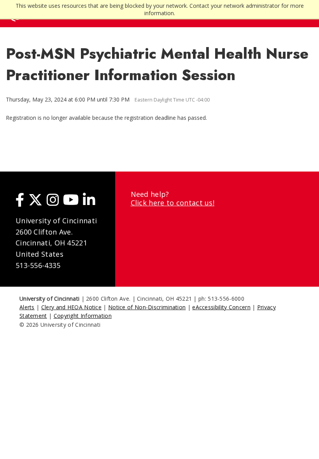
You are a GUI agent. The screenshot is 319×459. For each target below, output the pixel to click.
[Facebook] (20, 199)
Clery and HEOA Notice (71, 307)
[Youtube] (71, 199)
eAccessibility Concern (221, 307)
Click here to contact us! (173, 202)
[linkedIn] (89, 199)
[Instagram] (53, 199)
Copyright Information (83, 315)
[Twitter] (35, 199)
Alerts (27, 307)
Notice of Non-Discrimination (147, 307)
